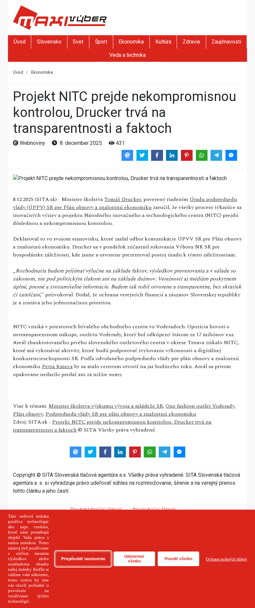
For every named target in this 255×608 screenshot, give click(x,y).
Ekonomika (131, 42)
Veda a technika (127, 55)
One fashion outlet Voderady (200, 406)
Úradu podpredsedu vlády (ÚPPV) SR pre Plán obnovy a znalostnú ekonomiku (125, 203)
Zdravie (191, 42)
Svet (78, 42)
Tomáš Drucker (122, 199)
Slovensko (49, 42)
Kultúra (163, 42)
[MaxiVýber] (60, 17)
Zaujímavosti (226, 42)
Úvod (20, 42)
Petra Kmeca (57, 366)
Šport (101, 42)
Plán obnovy (28, 414)
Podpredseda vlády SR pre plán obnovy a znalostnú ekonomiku (120, 414)
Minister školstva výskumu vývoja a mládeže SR (105, 406)
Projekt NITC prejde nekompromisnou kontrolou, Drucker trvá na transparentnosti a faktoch (112, 426)
